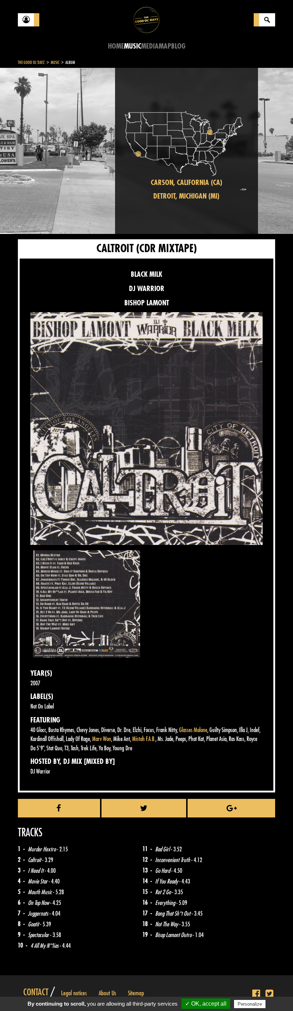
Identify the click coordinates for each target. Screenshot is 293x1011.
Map (165, 46)
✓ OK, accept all (206, 1004)
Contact (35, 992)
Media (150, 46)
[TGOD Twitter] (269, 994)
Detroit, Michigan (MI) (186, 196)
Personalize (250, 1004)
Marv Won (101, 739)
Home (116, 46)
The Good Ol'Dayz (31, 62)
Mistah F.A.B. (143, 739)
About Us (107, 993)
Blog (178, 46)
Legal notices (74, 993)
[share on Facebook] (59, 808)
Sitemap (136, 993)
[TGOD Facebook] (256, 994)
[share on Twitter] (144, 808)
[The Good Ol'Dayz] (146, 19)
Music (132, 46)
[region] (186, 151)
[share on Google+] (231, 808)
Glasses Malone (193, 730)
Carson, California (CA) (186, 182)
